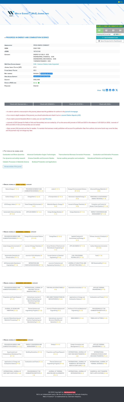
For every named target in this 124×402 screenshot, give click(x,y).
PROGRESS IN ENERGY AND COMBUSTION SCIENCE (27, 37)
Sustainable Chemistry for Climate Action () (12, 256)
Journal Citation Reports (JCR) (71, 115)
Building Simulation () (34, 352)
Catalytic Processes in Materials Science (16, 162)
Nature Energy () (12, 189)
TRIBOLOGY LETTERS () (99, 318)
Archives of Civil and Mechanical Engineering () (77, 309)
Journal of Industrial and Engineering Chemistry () (55, 264)
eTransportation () (55, 197)
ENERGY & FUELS (20, 184)
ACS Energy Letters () (12, 204)
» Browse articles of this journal (13, 167)
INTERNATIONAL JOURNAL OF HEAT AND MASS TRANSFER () (77, 354)
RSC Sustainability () (98, 263)
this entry (48, 119)
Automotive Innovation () (77, 288)
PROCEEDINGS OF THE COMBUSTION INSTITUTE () (99, 310)
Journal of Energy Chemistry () (77, 205)
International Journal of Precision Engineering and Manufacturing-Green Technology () (33, 300)
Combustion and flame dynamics (13, 155)
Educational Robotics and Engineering (100, 158)
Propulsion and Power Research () (12, 298)
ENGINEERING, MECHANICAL (23, 283)
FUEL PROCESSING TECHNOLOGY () (77, 256)
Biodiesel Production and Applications (44, 162)
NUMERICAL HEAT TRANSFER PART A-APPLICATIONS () (99, 372)
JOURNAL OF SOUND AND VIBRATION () (12, 309)
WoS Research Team (69, 392)
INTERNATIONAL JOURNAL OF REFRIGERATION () (77, 372)
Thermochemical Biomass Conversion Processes (74, 155)
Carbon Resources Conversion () (98, 247)
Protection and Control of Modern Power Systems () (99, 205)
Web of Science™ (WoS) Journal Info (32, 13)
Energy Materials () (77, 212)
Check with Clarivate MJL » (19, 104)
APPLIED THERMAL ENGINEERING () (99, 288)
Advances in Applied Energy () (77, 198)
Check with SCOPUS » (76, 104)
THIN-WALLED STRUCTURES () (56, 288)
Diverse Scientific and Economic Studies (41, 158)
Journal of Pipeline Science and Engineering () (55, 309)
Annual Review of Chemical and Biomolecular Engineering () (55, 248)
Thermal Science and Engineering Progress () (34, 309)
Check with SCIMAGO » (47, 104)
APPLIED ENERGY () (33, 212)
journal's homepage (71, 112)
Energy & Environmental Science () (77, 190)
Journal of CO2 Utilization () (34, 256)
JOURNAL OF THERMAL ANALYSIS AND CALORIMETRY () (55, 373)
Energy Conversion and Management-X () (77, 345)
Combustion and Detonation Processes (105, 155)
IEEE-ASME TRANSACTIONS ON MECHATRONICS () (55, 298)
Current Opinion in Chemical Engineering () (55, 256)
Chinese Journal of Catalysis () (99, 237)
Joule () (55, 189)
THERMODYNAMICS (21, 340)
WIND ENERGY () (77, 318)
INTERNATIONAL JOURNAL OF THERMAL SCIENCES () (99, 363)
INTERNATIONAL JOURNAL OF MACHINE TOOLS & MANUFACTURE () (34, 289)
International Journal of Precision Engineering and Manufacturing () (33, 320)
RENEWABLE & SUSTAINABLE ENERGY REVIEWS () (98, 198)
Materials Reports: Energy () (55, 205)
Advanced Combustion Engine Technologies (41, 155)
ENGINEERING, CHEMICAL (23, 232)
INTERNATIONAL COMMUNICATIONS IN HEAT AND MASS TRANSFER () (98, 354)
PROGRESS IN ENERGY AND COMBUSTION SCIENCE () (34, 190)
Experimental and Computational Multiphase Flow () (12, 354)
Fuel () (98, 255)
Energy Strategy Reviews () (55, 213)
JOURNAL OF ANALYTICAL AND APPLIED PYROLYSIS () (77, 264)
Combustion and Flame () (99, 297)
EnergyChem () (34, 197)
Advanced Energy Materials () (98, 190)
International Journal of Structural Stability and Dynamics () (55, 320)
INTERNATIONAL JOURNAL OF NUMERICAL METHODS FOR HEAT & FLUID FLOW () (77, 363)
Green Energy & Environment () (34, 205)
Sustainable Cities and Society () (12, 213)
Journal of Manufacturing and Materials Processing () (12, 319)
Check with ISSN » (105, 104)
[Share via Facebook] (113, 90)
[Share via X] (116, 90)
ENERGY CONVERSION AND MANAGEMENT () (99, 213)
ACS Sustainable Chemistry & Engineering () (12, 264)
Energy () (55, 344)
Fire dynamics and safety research (14, 158)
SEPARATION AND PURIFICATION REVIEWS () (34, 264)
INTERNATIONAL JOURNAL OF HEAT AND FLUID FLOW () (12, 372)
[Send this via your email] (103, 90)
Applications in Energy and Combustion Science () (77, 298)
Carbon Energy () (12, 197)
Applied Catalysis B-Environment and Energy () (77, 238)
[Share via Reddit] (110, 90)
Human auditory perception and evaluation (71, 158)
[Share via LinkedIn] (106, 90)
